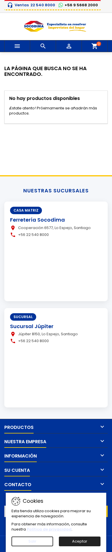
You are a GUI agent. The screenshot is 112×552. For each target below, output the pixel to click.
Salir (32, 541)
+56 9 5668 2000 (81, 5)
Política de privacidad (49, 529)
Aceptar (79, 541)
